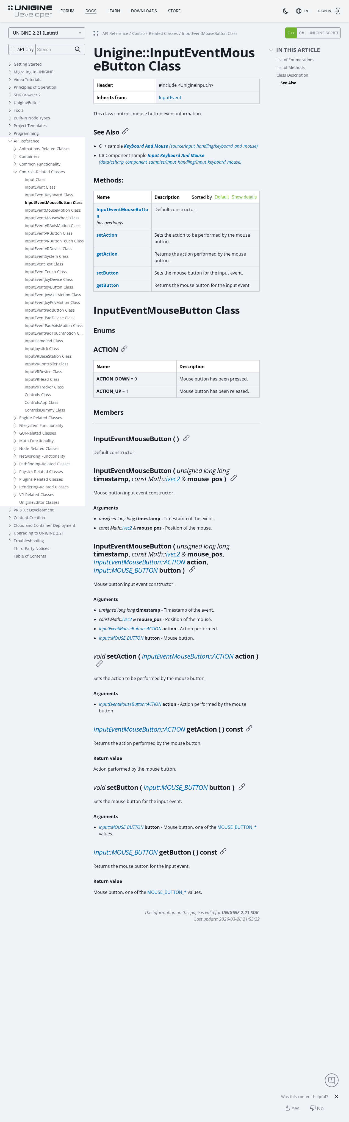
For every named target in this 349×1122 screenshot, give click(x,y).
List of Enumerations (295, 59)
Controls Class (38, 394)
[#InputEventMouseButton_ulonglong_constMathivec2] (233, 479)
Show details (244, 197)
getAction (107, 254)
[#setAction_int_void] (99, 664)
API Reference (26, 141)
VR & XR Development (34, 510)
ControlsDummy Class (45, 410)
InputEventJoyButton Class (49, 287)
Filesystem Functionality (41, 425)
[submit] (78, 49)
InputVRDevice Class (43, 371)
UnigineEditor (26, 102)
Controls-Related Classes (42, 171)
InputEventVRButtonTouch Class (54, 241)
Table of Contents (30, 556)
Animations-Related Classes (44, 148)
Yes (296, 1108)
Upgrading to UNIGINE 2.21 (39, 533)
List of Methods (290, 67)
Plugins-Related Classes (41, 479)
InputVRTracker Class (44, 387)
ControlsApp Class (41, 402)
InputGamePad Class (44, 340)
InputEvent (170, 97)
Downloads (144, 11)
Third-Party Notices (31, 548)
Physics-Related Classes (41, 471)
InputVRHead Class (42, 379)
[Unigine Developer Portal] (30, 11)
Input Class (35, 179)
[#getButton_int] (223, 852)
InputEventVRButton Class (49, 233)
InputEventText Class (44, 264)
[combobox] (303, 11)
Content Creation (29, 517)
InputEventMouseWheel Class (52, 217)
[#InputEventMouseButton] (186, 439)
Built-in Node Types (32, 118)
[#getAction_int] (249, 729)
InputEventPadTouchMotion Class (55, 333)
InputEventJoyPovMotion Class (52, 302)
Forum (67, 11)
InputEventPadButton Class (50, 310)
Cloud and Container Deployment (44, 525)
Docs (90, 11)
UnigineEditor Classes (39, 502)
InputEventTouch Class (46, 271)
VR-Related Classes (36, 494)
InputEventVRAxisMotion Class (53, 225)
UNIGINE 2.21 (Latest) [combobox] (35, 33)
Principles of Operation (35, 87)
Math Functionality (36, 440)
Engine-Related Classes (40, 417)
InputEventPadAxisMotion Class (54, 325)
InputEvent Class (40, 187)
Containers (29, 156)
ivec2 (173, 478)
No (320, 1108)
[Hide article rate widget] (336, 1096)
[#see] (125, 132)
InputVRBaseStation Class (48, 356)
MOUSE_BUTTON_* (237, 827)
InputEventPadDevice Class (49, 317)
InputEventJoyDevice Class (49, 279)
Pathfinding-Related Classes (45, 463)
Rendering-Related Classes (44, 486)
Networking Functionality (42, 456)
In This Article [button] (298, 50)
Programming (26, 133)
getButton (107, 285)
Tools (18, 110)
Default (222, 197)
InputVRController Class (46, 363)
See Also (289, 82)
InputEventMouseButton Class (53, 202)
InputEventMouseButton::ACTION (139, 561)
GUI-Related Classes (37, 433)
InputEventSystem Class (47, 256)
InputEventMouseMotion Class (53, 210)
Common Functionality (39, 164)
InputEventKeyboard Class (49, 194)
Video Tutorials (27, 79)
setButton (107, 273)
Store (174, 11)
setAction (106, 235)
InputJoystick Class (42, 348)
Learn (113, 11)
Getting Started (28, 64)
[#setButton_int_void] (242, 787)
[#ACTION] (124, 349)
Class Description (292, 75)
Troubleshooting (29, 540)
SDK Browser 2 (27, 94)
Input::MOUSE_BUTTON (125, 570)
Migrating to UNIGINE (33, 71)
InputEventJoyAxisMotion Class (53, 294)
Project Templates (30, 125)
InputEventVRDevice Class (48, 248)
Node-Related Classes (39, 448)
